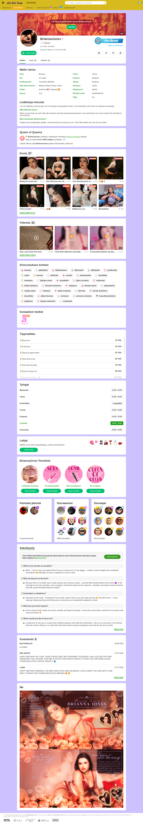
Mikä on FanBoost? (115, 45)
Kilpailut (56, 8)
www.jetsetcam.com (31, 815)
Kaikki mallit (6, 8)
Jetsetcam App (69, 8)
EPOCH (50, 815)
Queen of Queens (73, 137)
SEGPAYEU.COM (58, 815)
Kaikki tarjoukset (43, 8)
